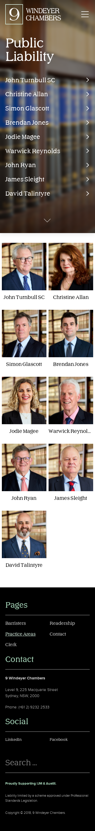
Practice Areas (20, 634)
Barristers (15, 623)
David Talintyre (27, 194)
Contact (58, 634)
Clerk (11, 644)
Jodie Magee (22, 137)
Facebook (59, 740)
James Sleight (24, 179)
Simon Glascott (27, 108)
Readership (62, 623)
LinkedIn (13, 740)
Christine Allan (26, 94)
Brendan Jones (27, 123)
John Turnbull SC (30, 80)
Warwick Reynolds (32, 151)
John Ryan (20, 165)
